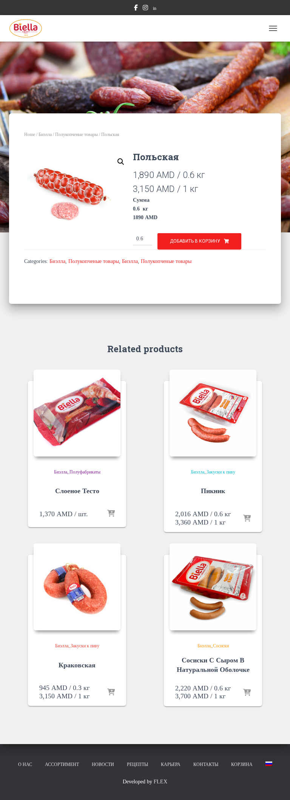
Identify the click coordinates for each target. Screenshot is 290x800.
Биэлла (45, 134)
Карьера (170, 764)
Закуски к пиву (221, 472)
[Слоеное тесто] (77, 413)
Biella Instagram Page (145, 8)
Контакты (205, 764)
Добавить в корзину (195, 241)
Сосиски (221, 645)
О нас (25, 764)
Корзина (242, 764)
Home (29, 134)
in (154, 8)
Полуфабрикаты (84, 472)
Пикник (213, 491)
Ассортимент (62, 764)
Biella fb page (136, 8)
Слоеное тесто (77, 491)
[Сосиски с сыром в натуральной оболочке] (213, 586)
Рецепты (137, 764)
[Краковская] (77, 586)
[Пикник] (213, 413)
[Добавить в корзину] (111, 514)
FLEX (160, 782)
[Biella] (28, 28)
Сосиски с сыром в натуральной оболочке (213, 664)
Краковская (77, 665)
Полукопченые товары (76, 134)
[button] (121, 162)
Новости (103, 764)
